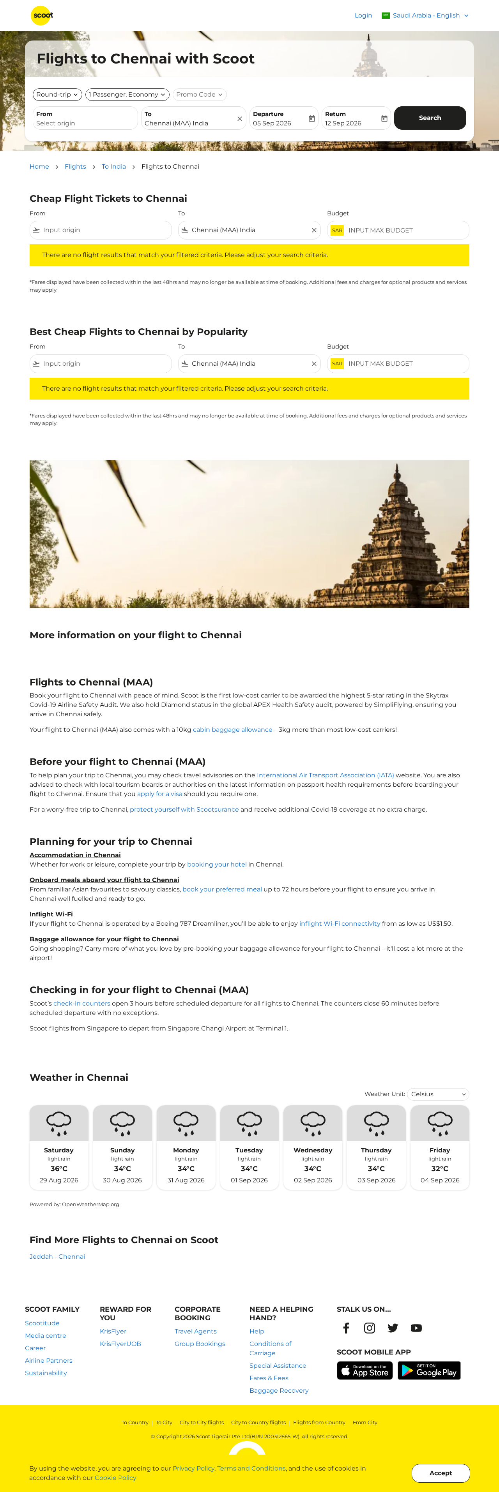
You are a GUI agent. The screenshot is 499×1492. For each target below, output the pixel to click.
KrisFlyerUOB (120, 1344)
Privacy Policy (193, 1468)
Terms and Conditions (251, 1468)
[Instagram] (369, 1328)
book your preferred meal (222, 889)
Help (257, 1331)
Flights (75, 166)
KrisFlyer (113, 1331)
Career (35, 1348)
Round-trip (53, 94)
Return (335, 114)
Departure (268, 114)
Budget (338, 213)
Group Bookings (200, 1344)
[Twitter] (393, 1328)
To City (164, 1422)
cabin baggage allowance (233, 729)
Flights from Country (319, 1422)
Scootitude (42, 1323)
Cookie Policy (115, 1477)
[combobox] (85, 123)
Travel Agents (196, 1331)
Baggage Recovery (279, 1390)
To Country (135, 1422)
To (148, 114)
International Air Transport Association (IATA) (325, 775)
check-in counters (81, 1003)
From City (365, 1422)
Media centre (45, 1335)
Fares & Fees (269, 1378)
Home (39, 166)
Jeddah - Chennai (57, 1256)
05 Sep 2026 (272, 123)
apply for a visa (159, 794)
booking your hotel (217, 864)
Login (363, 15)
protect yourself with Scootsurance (184, 809)
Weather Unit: (385, 1093)
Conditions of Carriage (270, 1348)
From (44, 114)
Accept (441, 1473)
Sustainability (46, 1373)
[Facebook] (346, 1328)
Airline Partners (49, 1360)
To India (114, 166)
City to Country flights (258, 1422)
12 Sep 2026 (343, 123)
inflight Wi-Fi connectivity (339, 923)
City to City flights (202, 1422)
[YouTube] (416, 1328)
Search (430, 118)
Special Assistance (278, 1365)
